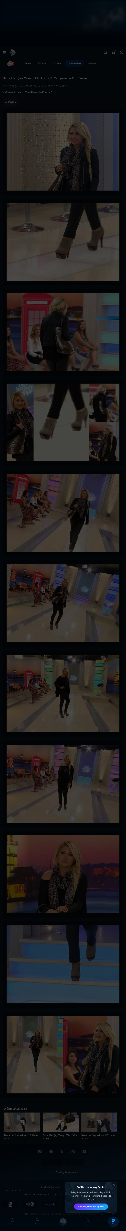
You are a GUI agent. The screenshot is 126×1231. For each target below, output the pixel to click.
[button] (114, 1185)
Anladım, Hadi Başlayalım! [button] (91, 1206)
